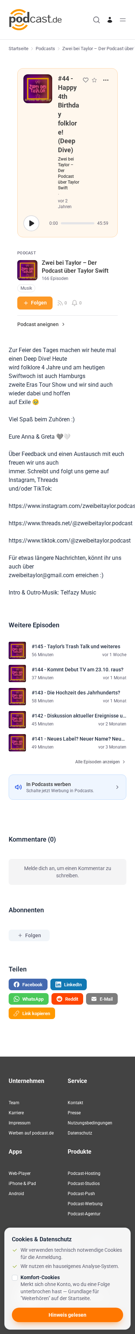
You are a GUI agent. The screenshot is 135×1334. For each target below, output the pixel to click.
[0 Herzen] (86, 80)
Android (16, 1193)
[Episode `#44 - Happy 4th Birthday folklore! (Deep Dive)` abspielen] (31, 223)
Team (14, 1102)
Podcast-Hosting (84, 1173)
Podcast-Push (81, 1193)
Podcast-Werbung (85, 1203)
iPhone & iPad (22, 1183)
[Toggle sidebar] (123, 20)
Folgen (39, 303)
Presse (74, 1112)
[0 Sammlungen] (94, 80)
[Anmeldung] (110, 20)
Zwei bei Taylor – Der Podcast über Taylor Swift (68, 173)
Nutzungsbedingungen (90, 1122)
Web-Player (20, 1173)
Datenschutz (80, 1133)
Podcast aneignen (38, 324)
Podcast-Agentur (84, 1213)
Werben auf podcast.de (31, 1133)
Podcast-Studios (84, 1183)
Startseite (18, 48)
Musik (26, 288)
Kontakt (75, 1102)
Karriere (16, 1112)
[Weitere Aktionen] (106, 80)
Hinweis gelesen (67, 1315)
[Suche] (96, 19)
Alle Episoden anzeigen (97, 761)
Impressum (20, 1122)
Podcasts (45, 48)
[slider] (77, 223)
